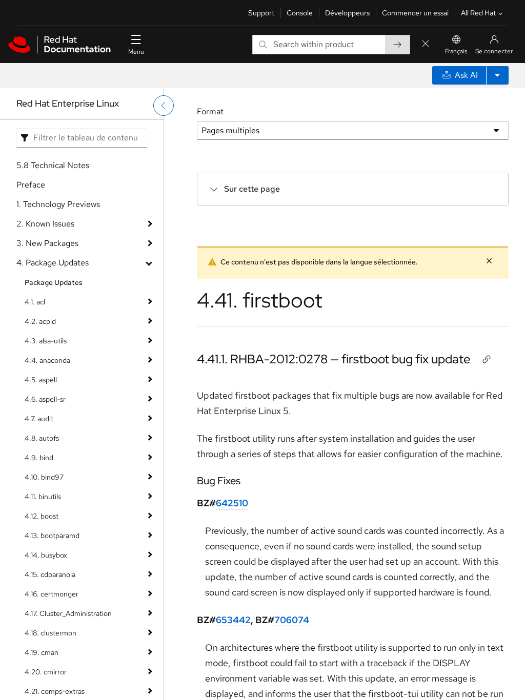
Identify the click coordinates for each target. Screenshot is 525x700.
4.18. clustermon (50, 632)
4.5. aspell (41, 379)
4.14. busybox (46, 555)
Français (456, 51)
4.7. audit (39, 418)
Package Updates (54, 282)
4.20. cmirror (46, 671)
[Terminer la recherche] (425, 44)
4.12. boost (41, 516)
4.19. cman (41, 652)
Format (210, 111)
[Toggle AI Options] (497, 75)
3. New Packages (47, 243)
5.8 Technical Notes (52, 165)
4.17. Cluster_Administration (68, 613)
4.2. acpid (40, 321)
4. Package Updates (52, 262)
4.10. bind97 (44, 477)
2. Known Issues (45, 223)
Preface (30, 184)
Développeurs (347, 12)
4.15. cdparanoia (50, 574)
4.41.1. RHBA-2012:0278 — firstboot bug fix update (334, 359)
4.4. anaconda (47, 360)
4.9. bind (39, 457)
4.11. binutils (43, 496)
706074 (291, 620)
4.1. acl (35, 301)
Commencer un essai (415, 12)
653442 (233, 620)
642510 (232, 503)
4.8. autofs (42, 438)
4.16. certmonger (51, 594)
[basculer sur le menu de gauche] (163, 105)
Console (300, 12)
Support (261, 12)
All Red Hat (478, 12)
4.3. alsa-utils (46, 340)
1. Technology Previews (58, 204)
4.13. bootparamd (52, 535)
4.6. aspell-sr (45, 399)
